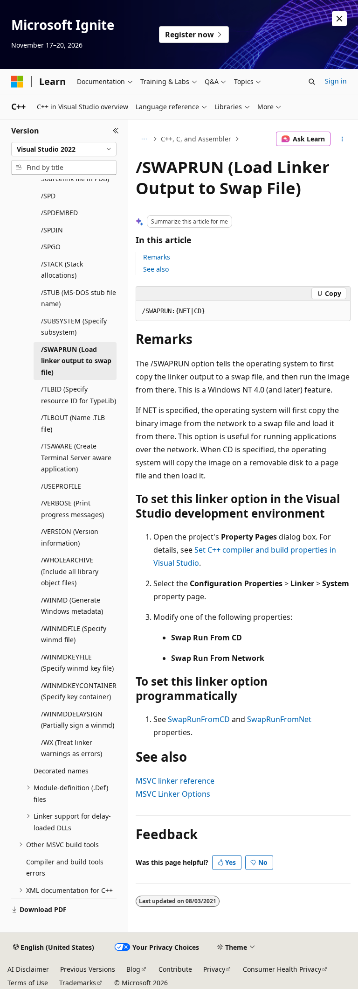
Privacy (214, 969)
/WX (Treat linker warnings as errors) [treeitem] (71, 748)
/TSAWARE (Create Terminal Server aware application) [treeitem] (76, 457)
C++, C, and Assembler (196, 138)
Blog (133, 969)
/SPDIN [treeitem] (52, 229)
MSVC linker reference (175, 781)
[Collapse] (116, 130)
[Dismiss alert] (339, 18)
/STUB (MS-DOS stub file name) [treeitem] (78, 298)
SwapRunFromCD (199, 719)
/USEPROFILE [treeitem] (61, 486)
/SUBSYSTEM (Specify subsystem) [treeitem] (74, 326)
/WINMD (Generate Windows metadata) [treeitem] (72, 606)
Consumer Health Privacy (282, 969)
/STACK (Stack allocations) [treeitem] (62, 270)
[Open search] (312, 81)
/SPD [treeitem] (48, 195)
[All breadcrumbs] (144, 139)
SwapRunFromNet (279, 719)
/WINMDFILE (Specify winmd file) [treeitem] (73, 634)
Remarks (156, 257)
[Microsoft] (17, 82)
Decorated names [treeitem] (61, 770)
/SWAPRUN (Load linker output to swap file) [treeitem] (76, 361)
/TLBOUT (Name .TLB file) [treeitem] (73, 423)
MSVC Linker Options (173, 794)
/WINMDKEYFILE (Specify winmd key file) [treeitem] (77, 662)
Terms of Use (27, 982)
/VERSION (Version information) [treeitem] (69, 537)
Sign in (336, 81)
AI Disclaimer (28, 969)
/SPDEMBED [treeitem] (59, 212)
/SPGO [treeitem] (51, 246)
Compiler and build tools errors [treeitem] (64, 867)
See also (156, 269)
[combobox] (64, 149)
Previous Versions (87, 969)
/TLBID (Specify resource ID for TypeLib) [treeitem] (78, 395)
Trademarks (77, 982)
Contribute (175, 969)
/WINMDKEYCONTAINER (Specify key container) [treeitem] (79, 691)
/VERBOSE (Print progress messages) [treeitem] (72, 508)
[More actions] (342, 139)
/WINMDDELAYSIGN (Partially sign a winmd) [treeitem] (77, 719)
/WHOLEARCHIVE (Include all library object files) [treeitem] (69, 571)
